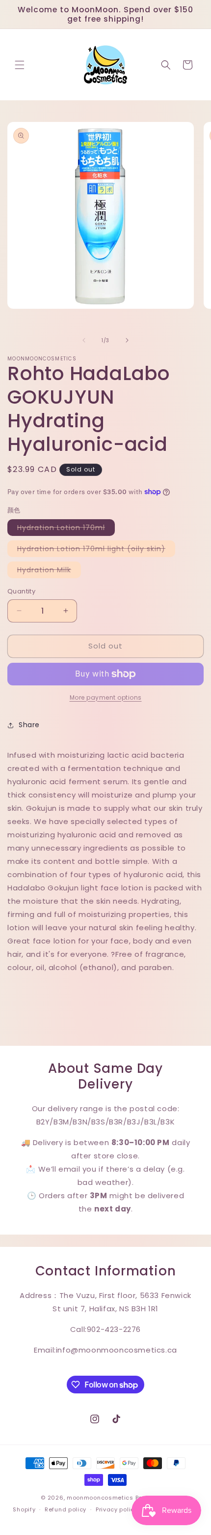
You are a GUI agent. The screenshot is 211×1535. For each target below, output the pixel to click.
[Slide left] (84, 340)
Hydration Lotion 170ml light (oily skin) (96, 550)
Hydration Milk (49, 571)
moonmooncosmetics (100, 1498)
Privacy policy (117, 1509)
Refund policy (65, 1509)
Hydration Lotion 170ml (66, 529)
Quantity (21, 591)
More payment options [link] (106, 697)
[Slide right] (127, 340)
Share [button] (29, 725)
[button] (19, 65)
